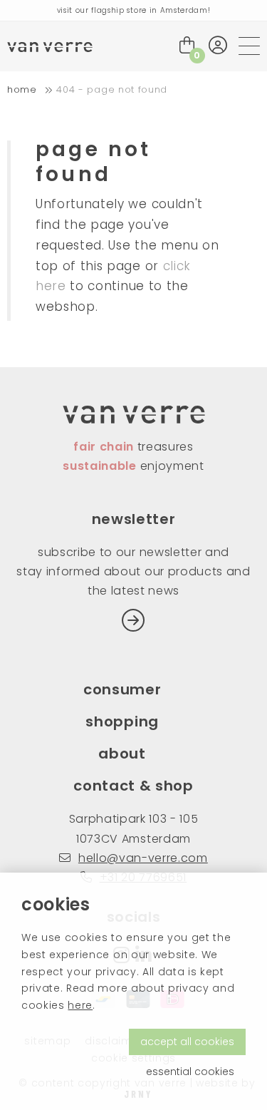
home (22, 89)
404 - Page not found (111, 89)
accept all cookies (187, 1041)
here (80, 1005)
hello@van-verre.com (143, 858)
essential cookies (190, 1071)
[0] (187, 45)
